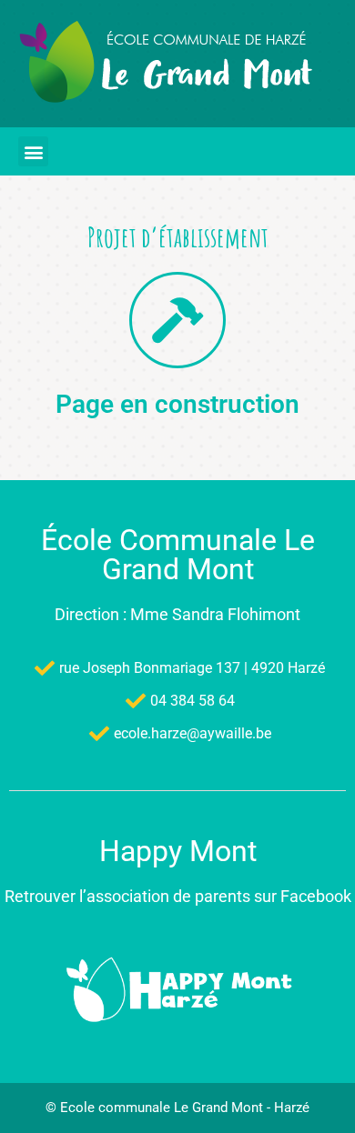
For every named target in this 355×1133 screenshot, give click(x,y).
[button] (33, 151)
